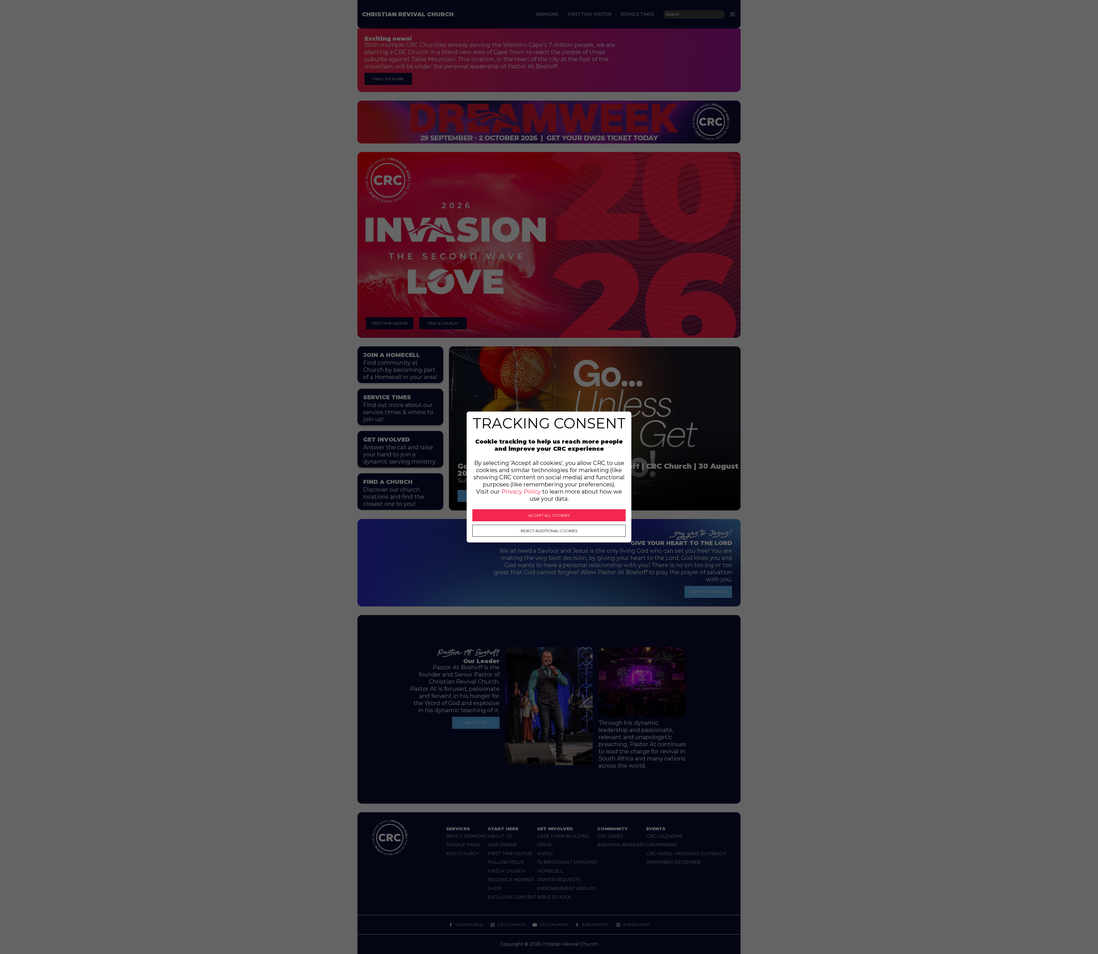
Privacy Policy (521, 491)
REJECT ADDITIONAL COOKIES (549, 530)
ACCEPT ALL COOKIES (549, 515)
